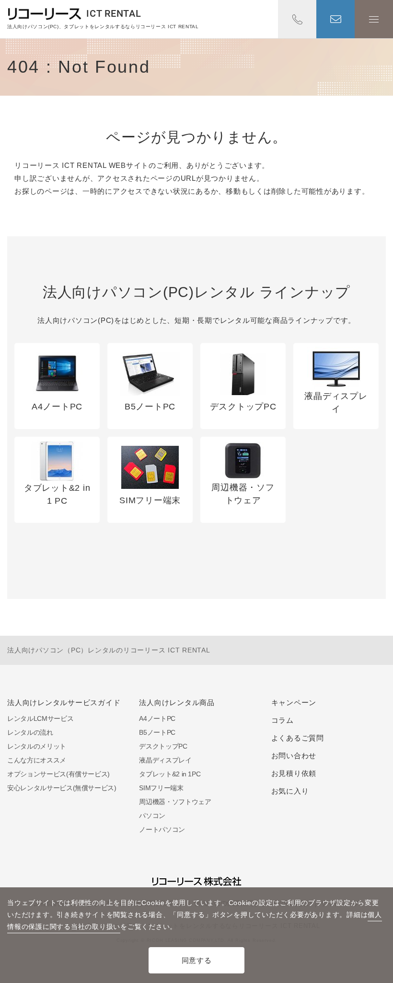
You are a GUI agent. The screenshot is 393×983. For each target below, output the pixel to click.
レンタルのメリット (36, 746)
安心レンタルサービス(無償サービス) (61, 788)
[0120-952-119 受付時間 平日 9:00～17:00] (297, 19)
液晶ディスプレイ (165, 760)
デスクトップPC (163, 746)
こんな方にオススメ (36, 760)
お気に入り (290, 791)
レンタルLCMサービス (40, 718)
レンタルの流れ (30, 732)
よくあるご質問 (297, 738)
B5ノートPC (157, 732)
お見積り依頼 (294, 773)
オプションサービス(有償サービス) (58, 774)
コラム (282, 720)
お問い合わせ (335, 19)
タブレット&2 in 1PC (169, 774)
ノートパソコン (162, 829)
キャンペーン (294, 702)
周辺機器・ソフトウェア (175, 802)
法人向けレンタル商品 (177, 702)
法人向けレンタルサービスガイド (63, 702)
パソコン (152, 815)
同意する (197, 960)
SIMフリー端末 (161, 788)
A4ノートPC (157, 718)
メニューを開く (374, 19)
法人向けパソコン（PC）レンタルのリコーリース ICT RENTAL (108, 650)
